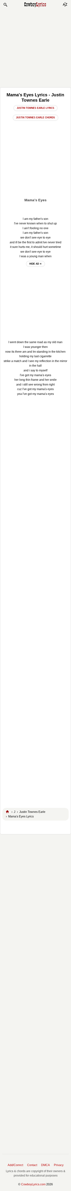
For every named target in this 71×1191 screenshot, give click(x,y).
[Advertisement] (35, 47)
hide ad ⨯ (35, 263)
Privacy (59, 1165)
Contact (32, 1165)
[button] (5, 4)
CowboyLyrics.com (33, 1184)
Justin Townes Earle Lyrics (35, 108)
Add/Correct (15, 1165)
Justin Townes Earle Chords (35, 117)
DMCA (45, 1165)
